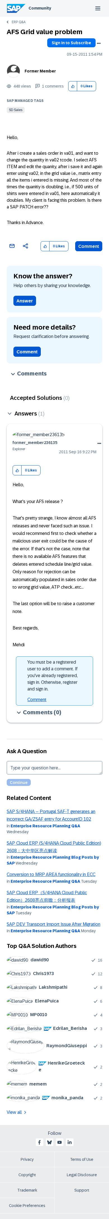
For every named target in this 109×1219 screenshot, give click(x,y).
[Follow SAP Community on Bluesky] (49, 1142)
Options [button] (98, 43)
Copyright (27, 1175)
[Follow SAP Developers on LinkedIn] (69, 1142)
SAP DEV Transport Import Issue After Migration (53, 924)
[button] (72, 86)
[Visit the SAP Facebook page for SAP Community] (39, 1142)
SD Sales (15, 110)
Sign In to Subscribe (71, 43)
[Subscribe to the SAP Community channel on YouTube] (59, 1142)
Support (81, 1190)
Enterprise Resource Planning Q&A (45, 826)
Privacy (27, 1159)
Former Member (40, 71)
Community (40, 8)
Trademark (27, 1190)
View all (14, 1112)
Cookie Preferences (27, 1205)
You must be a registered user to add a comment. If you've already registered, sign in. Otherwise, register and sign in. (52, 675)
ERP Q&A (18, 22)
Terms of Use (81, 1159)
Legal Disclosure (82, 1175)
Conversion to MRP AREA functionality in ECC (51, 874)
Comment (88, 246)
